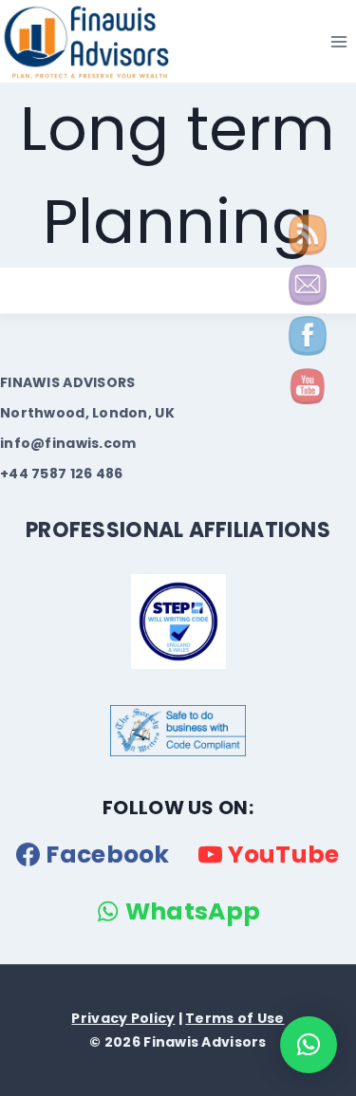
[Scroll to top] (48, 1075)
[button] (308, 1044)
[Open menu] (338, 41)
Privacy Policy (123, 1018)
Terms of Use (234, 1018)
